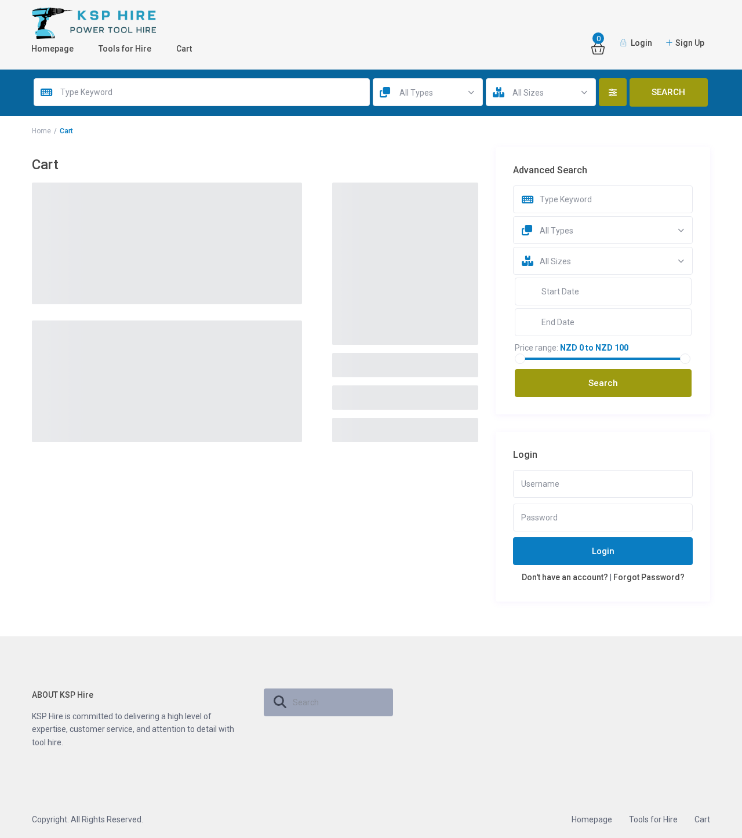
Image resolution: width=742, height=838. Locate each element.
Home (41, 131)
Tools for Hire (125, 48)
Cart (184, 48)
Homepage (52, 48)
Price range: (536, 348)
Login (603, 551)
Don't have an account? (565, 577)
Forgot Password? (649, 577)
